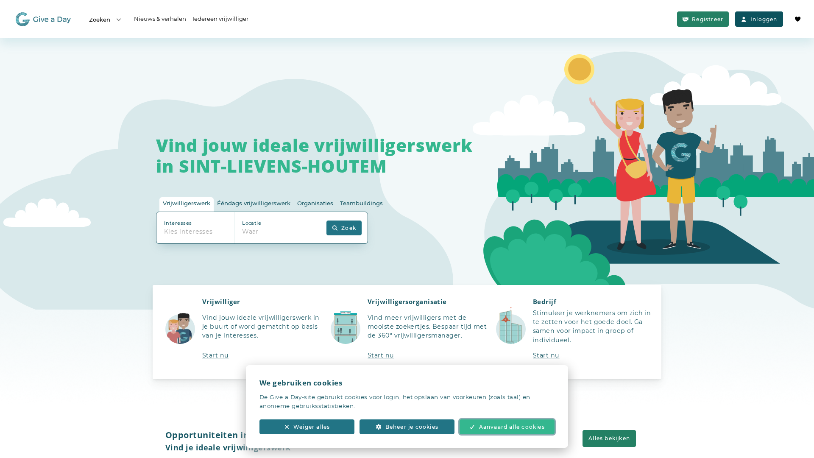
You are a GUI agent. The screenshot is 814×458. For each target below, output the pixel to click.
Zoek (348, 228)
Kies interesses (188, 231)
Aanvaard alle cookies (512, 427)
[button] (241, 332)
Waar (250, 231)
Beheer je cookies (411, 427)
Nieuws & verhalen (160, 18)
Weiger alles (311, 427)
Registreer (707, 19)
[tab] (186, 204)
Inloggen (764, 19)
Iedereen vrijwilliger (220, 18)
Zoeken (99, 19)
